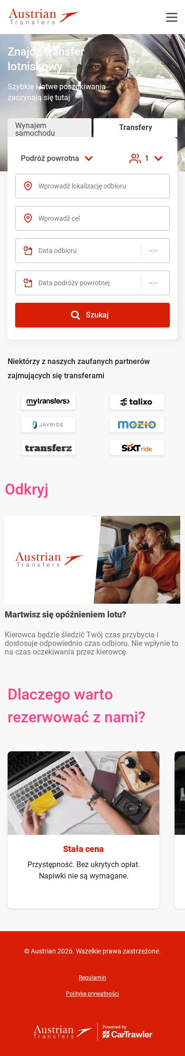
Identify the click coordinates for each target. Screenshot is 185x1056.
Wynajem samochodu (35, 129)
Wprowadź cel (59, 218)
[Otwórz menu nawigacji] (171, 17)
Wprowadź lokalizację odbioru (82, 186)
